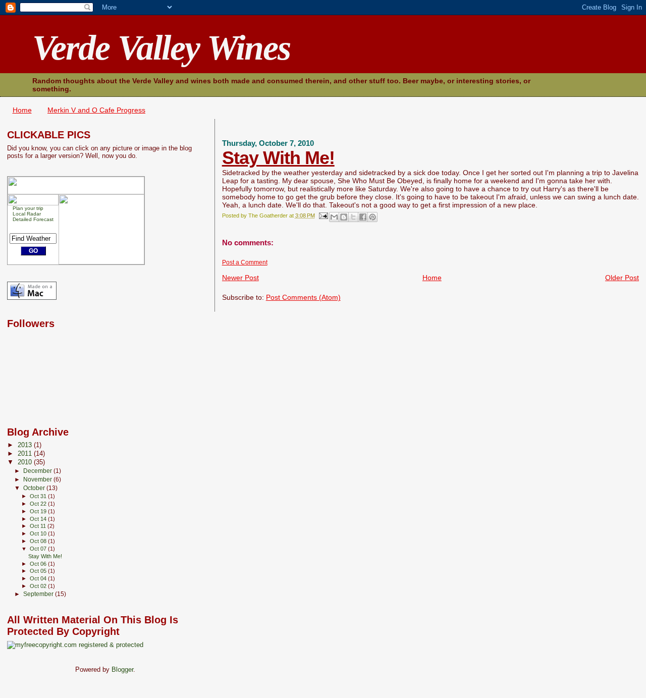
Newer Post (240, 278)
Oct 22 (39, 504)
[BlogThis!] (344, 217)
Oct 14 (39, 519)
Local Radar (27, 214)
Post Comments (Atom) (303, 297)
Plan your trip (28, 208)
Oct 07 (39, 549)
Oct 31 (39, 496)
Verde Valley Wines (161, 47)
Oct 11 (38, 526)
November (38, 479)
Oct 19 (39, 511)
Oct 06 (39, 564)
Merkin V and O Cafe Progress (96, 110)
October (34, 488)
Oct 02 (39, 586)
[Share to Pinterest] (372, 217)
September (39, 594)
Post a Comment (244, 262)
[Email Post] (323, 215)
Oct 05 (39, 571)
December (38, 470)
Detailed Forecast (33, 219)
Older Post (622, 278)
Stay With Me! (278, 157)
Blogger (122, 669)
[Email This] (334, 217)
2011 (26, 453)
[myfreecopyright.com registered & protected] (75, 645)
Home (22, 110)
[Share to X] (353, 217)
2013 (26, 445)
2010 (26, 462)
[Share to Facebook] (363, 217)
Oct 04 (39, 578)
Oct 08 (39, 541)
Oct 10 (39, 533)
